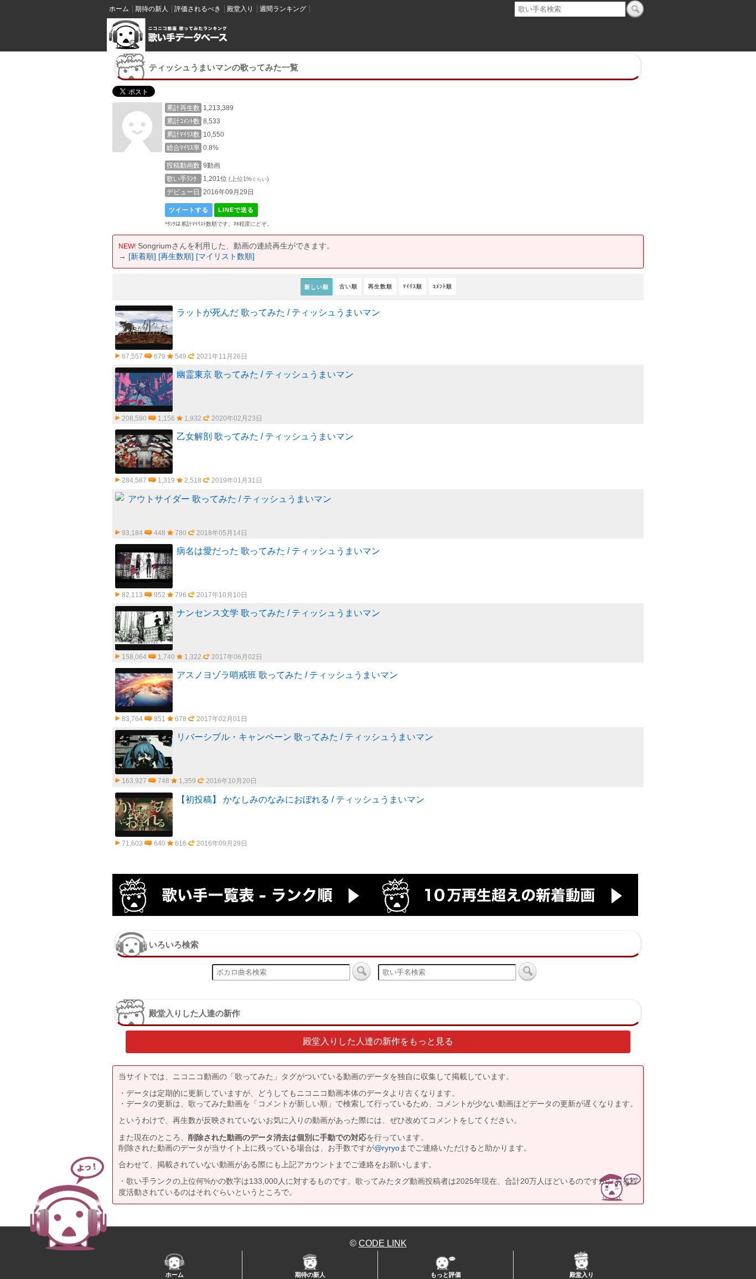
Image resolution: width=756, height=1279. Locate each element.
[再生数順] (176, 256)
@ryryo (387, 1147)
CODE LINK (383, 1243)
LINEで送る (236, 209)
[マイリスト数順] (225, 256)
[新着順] (142, 256)
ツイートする (189, 209)
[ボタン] (635, 9)
